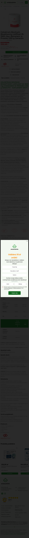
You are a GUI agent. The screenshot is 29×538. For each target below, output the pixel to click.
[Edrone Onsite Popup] (14, 269)
